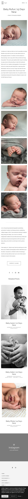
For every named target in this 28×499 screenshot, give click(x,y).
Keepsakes (4, 480)
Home (3, 473)
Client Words (5, 475)
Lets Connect (5, 482)
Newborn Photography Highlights (14, 15)
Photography (5, 478)
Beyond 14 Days (18, 377)
